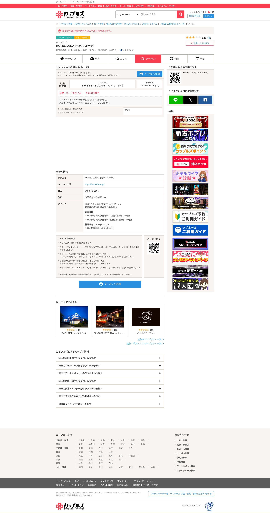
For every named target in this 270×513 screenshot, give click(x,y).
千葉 (113, 444)
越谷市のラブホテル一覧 (150, 339)
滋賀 (111, 456)
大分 (91, 467)
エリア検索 (62, 6)
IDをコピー (116, 85)
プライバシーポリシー (145, 481)
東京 (81, 444)
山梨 (121, 448)
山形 (133, 440)
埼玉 (103, 444)
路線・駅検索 (76, 6)
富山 (91, 448)
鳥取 (101, 459)
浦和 (103, 228)
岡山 (81, 459)
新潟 (81, 448)
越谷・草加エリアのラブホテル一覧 (144, 343)
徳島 (81, 463)
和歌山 (132, 456)
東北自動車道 (93, 228)
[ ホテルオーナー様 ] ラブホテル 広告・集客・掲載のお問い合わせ (181, 494)
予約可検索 (139, 6)
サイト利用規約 (76, 485)
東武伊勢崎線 (102, 215)
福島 (143, 440)
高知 (111, 463)
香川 (91, 463)
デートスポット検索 (93, 6)
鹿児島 (142, 467)
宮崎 (131, 467)
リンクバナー (123, 481)
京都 (101, 456)
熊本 (111, 467)
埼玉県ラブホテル (131, 24)
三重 (111, 452)
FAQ (77, 481)
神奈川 (92, 444)
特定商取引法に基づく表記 (145, 485)
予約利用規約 (106, 485)
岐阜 (101, 452)
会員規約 (92, 485)
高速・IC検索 (110, 6)
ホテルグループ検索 (166, 6)
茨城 (123, 444)
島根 (111, 459)
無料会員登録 (194, 16)
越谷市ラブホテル (149, 24)
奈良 (121, 456)
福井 (111, 448)
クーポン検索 (125, 6)
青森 (93, 440)
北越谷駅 (114, 219)
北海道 (82, 440)
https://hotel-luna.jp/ (94, 184)
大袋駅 (113, 215)
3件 (209, 38)
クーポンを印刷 (152, 74)
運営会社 (60, 485)
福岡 (81, 467)
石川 (101, 448)
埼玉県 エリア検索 (114, 24)
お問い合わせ (89, 481)
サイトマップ (106, 481)
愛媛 (101, 463)
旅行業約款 (122, 485)
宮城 (113, 440)
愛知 (81, 452)
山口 (121, 459)
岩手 (103, 440)
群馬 (143, 444)
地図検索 (150, 6)
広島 (91, 459)
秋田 (123, 440)
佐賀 (121, 467)
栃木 (133, 444)
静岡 (91, 452)
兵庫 (91, 456)
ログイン (208, 16)
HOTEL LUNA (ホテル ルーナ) (172, 24)
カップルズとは (63, 481)
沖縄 (153, 467)
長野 (131, 448)
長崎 (101, 467)
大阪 (81, 456)
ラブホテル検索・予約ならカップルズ (75, 24)
